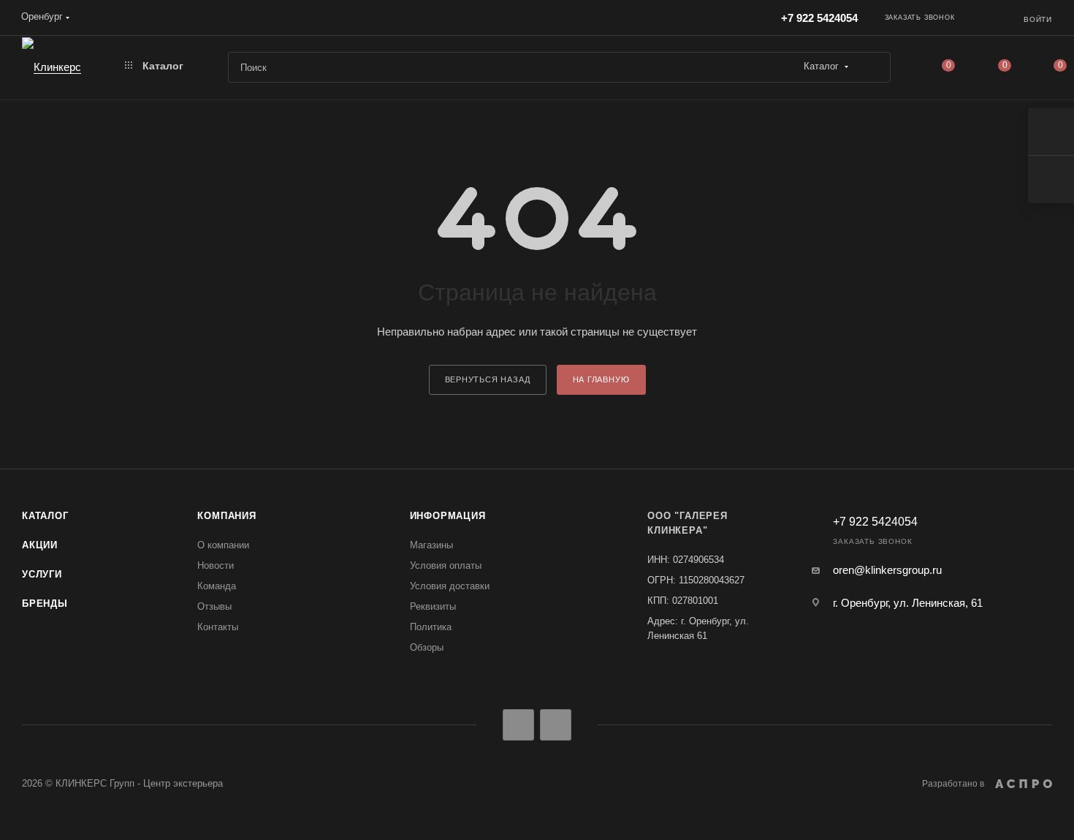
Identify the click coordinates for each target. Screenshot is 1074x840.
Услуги (42, 574)
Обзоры (426, 647)
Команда (216, 585)
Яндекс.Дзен (555, 725)
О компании (223, 545)
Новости (215, 565)
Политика (431, 626)
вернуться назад (487, 379)
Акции (40, 545)
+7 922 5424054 (819, 18)
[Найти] (873, 67)
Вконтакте (518, 725)
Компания (226, 515)
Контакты (217, 626)
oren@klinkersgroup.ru (887, 570)
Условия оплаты (445, 565)
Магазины (431, 545)
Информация (448, 515)
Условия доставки (450, 585)
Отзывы (214, 606)
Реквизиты (433, 606)
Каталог (45, 515)
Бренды (45, 603)
